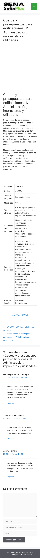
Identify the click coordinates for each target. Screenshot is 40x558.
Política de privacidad (24, 555)
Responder (10, 403)
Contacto (11, 555)
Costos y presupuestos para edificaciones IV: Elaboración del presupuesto (17, 337)
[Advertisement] (20, 66)
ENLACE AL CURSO (20, 315)
